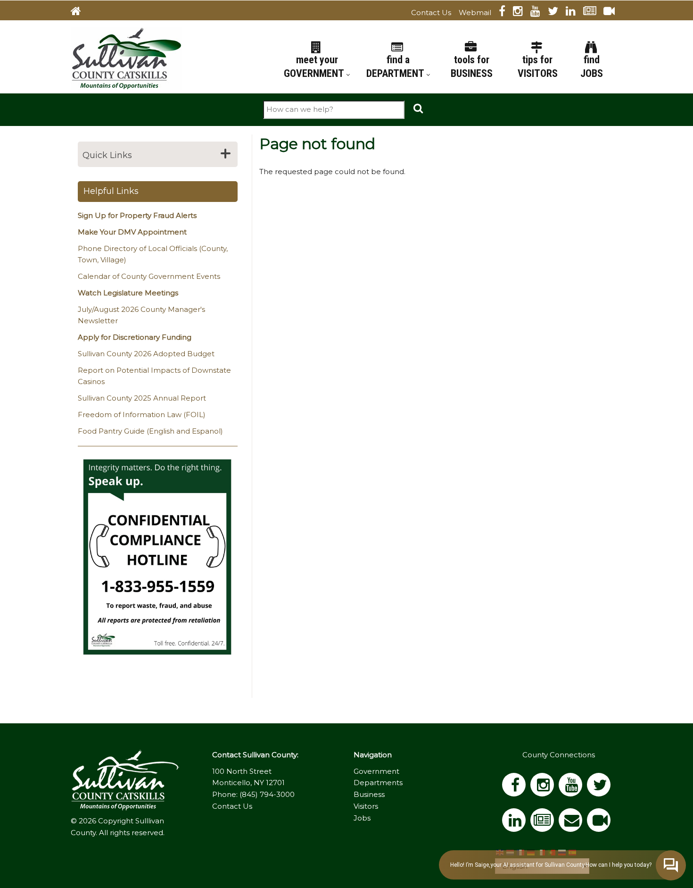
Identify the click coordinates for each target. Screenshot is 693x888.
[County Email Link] (573, 823)
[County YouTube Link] (539, 12)
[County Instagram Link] (521, 12)
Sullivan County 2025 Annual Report (142, 398)
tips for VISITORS (538, 66)
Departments (378, 782)
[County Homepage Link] (80, 12)
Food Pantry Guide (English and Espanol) (150, 431)
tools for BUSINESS (472, 66)
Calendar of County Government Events (149, 276)
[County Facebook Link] (506, 12)
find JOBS (591, 66)
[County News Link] (593, 12)
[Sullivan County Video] (612, 12)
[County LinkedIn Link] (516, 823)
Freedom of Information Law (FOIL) (142, 414)
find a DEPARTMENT (396, 66)
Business (369, 794)
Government (376, 771)
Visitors (366, 806)
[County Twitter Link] (557, 12)
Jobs (362, 817)
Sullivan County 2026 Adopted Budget (146, 353)
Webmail (475, 12)
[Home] (126, 57)
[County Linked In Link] (574, 12)
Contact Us (431, 12)
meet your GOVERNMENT (315, 66)
